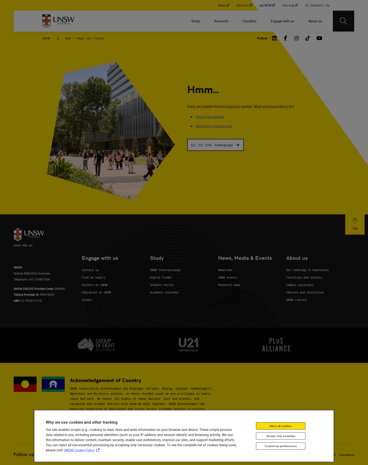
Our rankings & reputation (307, 270)
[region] (184, 436)
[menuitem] (196, 21)
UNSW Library (296, 300)
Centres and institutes (305, 292)
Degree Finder (161, 277)
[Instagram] (296, 38)
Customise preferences (281, 446)
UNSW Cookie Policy (82, 450)
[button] (215, 145)
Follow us (24, 454)
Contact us (90, 270)
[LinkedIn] (274, 38)
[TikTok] (307, 38)
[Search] (343, 21)
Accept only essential (280, 436)
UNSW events (227, 277)
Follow (262, 38)
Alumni (87, 300)
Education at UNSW (96, 292)
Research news (229, 285)
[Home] (58, 21)
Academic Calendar (164, 292)
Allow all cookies (280, 426)
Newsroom (225, 270)
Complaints (346, 454)
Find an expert (94, 277)
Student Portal (162, 285)
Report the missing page (214, 126)
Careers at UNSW (94, 285)
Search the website (210, 116)
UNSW (46, 38)
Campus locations (299, 285)
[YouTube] (318, 38)
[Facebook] (285, 38)
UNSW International (165, 270)
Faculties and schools (304, 277)
